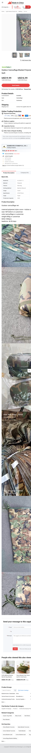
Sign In (4, 165)
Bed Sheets (27, 715)
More (3, 741)
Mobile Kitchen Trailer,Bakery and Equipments (9, 693)
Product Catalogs (24, 690)
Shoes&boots (19, 696)
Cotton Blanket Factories (9, 731)
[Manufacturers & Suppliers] (16, 2)
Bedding (20, 11)
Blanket (25, 11)
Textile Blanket (22, 731)
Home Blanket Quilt (7, 734)
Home (3, 11)
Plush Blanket (6, 719)
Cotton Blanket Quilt (21, 734)
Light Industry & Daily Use (11, 11)
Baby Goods (18, 715)
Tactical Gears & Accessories (9, 696)
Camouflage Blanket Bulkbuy (10, 738)
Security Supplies (20, 699)
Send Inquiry (15, 85)
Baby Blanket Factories (23, 727)
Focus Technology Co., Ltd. (20, 746)
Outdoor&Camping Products (9, 699)
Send (15, 649)
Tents (17, 693)
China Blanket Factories (9, 727)
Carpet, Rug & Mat (7, 715)
